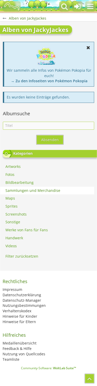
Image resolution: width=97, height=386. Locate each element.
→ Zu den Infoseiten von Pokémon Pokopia (49, 80)
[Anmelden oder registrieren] (77, 6)
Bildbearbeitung (19, 182)
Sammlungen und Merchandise (32, 190)
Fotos (9, 174)
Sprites (11, 206)
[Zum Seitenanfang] (89, 378)
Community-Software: (48, 368)
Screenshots (16, 214)
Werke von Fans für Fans (26, 229)
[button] (90, 6)
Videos (11, 245)
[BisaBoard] (12, 6)
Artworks (13, 166)
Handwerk (14, 237)
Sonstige (12, 221)
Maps (10, 198)
